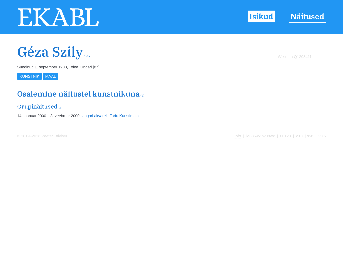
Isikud (261, 16)
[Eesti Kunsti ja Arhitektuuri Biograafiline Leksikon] (58, 26)
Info (238, 136)
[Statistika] (294, 64)
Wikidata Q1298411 (295, 56)
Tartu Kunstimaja (124, 116)
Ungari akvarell (95, 116)
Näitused (307, 16)
